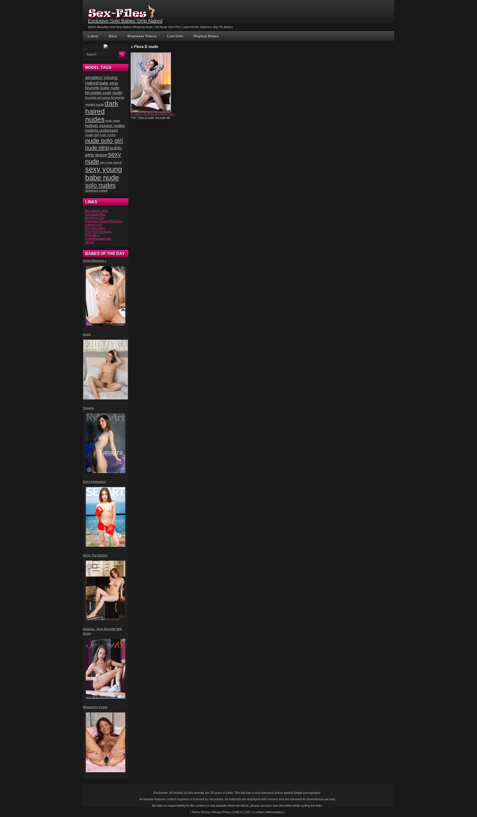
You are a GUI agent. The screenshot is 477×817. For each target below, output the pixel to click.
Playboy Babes (206, 36)
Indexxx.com (93, 225)
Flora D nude (146, 117)
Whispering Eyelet (95, 707)
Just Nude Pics (95, 214)
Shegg (89, 242)
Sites (113, 36)
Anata (87, 334)
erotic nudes (112, 120)
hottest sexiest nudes (105, 125)
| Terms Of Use (200, 812)
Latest (93, 36)
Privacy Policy (221, 812)
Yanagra (88, 408)
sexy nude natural (110, 162)
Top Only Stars (95, 228)
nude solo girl (104, 140)
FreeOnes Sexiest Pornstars (104, 221)
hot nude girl (162, 117)
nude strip (97, 148)
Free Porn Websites (98, 232)
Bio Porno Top (94, 218)
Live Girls (175, 36)
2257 (247, 812)
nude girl (92, 135)
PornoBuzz (92, 235)
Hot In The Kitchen (95, 555)
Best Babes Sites (96, 211)
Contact (258, 812)
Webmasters (274, 812)
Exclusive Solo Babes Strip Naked (125, 21)
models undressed (101, 130)
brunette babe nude (102, 88)
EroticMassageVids (98, 239)
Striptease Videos (142, 36)
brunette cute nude (103, 92)
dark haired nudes (101, 111)
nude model (108, 135)
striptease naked (96, 190)
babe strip (108, 83)
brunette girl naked (98, 97)
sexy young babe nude (103, 173)
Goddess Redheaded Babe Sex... (153, 114)
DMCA (237, 812)
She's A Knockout (94, 482)
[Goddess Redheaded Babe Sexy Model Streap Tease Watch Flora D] (153, 82)
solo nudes (100, 185)
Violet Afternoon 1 (95, 261)
